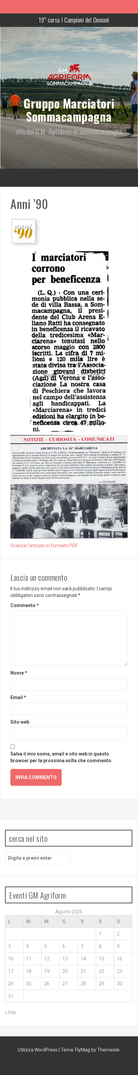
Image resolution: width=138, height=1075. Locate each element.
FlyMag (82, 1049)
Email (18, 697)
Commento (24, 605)
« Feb (10, 1012)
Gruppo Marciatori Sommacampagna (69, 109)
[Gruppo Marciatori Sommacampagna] (69, 78)
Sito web (19, 722)
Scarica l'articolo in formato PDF (44, 545)
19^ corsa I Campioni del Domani (74, 19)
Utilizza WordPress (38, 1049)
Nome (18, 673)
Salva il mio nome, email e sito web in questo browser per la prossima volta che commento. (61, 757)
